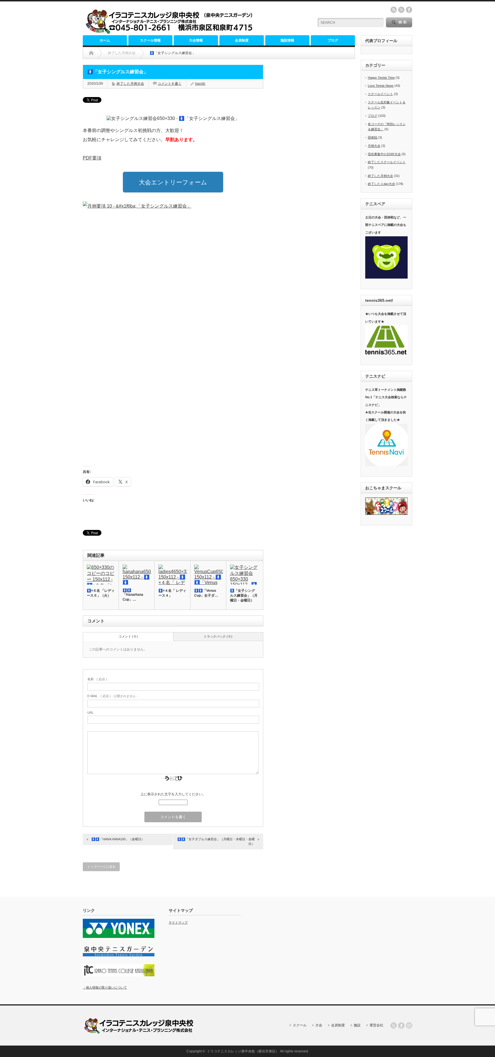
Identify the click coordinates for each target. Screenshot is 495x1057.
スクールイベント (380, 94)
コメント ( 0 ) (128, 636)
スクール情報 (150, 40)
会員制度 (242, 40)
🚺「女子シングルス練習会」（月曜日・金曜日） (244, 595)
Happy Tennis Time (381, 77)
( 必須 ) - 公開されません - (112, 696)
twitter (401, 10)
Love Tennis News (381, 85)
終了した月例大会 (130, 84)
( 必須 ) (97, 679)
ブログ (333, 40)
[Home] (91, 53)
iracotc (200, 84)
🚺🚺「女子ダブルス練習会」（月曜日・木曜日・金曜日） (216, 841)
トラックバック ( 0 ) (218, 636)
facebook (409, 10)
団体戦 (372, 137)
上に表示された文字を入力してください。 (173, 794)
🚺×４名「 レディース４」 (172, 593)
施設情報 (287, 40)
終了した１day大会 (381, 184)
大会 (318, 1025)
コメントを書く (170, 84)
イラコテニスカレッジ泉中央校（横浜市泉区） (243, 1051)
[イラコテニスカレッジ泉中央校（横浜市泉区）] (171, 32)
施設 (357, 1025)
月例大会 (374, 145)
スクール (300, 1025)
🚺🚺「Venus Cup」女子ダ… (206, 593)
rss (393, 10)
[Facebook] (401, 1025)
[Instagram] (409, 1025)
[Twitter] (393, 1025)
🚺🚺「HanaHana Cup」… (133, 595)
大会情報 (196, 40)
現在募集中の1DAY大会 (384, 154)
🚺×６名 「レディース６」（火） (101, 593)
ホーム (105, 40)
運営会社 (376, 1025)
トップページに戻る (101, 866)
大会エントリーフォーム (173, 182)
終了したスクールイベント (387, 162)
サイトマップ (178, 922)
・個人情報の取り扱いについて (105, 987)
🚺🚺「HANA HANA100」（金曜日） (117, 839)
